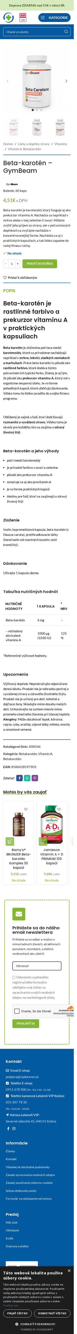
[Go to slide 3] (41, 110)
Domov (8, 144)
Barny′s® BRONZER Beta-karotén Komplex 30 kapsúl (18, 859)
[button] (7, 81)
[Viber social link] (35, 778)
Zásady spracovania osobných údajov (30, 1175)
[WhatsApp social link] (27, 778)
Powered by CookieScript (37, 1329)
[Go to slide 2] (37, 110)
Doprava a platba (17, 1246)
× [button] (69, 1270)
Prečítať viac (11, 1305)
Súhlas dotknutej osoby (21, 1190)
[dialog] (37, 1300)
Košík (9, 1238)
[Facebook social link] (19, 778)
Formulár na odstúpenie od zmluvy (29, 1198)
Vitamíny (60, 144)
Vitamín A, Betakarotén (24, 149)
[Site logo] (8, 17)
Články (10, 1151)
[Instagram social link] (14, 1128)
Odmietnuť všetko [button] (52, 1313)
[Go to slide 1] (33, 110)
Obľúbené (12, 1230)
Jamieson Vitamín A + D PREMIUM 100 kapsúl (51, 856)
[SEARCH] (66, 31)
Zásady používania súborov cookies (29, 1182)
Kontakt (11, 1159)
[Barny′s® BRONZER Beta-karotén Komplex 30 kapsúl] (19, 824)
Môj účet (12, 1222)
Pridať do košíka (40, 263)
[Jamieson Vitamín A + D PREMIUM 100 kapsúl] (52, 824)
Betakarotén (28, 754)
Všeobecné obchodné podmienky (28, 1167)
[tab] (9, 290)
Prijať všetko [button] (17, 1313)
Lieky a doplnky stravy (34, 144)
